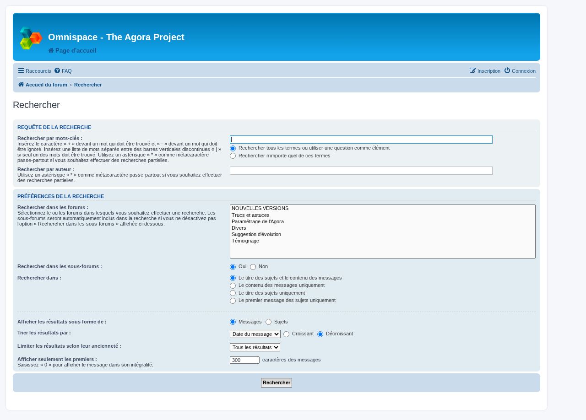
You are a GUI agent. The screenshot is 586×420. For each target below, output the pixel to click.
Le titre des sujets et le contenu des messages (289, 277)
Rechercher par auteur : (45, 169)
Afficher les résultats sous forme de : (62, 321)
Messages (249, 321)
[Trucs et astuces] (383, 215)
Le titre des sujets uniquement (271, 293)
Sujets (280, 321)
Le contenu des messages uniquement (281, 285)
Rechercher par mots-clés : (49, 138)
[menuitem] (63, 70)
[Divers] (383, 228)
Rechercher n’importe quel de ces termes (284, 155)
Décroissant (339, 333)
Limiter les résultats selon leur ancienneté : (69, 346)
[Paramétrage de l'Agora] (383, 222)
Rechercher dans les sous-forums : (59, 266)
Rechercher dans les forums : (52, 207)
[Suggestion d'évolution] (383, 235)
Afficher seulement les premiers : (57, 359)
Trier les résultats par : (44, 332)
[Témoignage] (383, 241)
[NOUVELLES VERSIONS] (383, 208)
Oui (241, 266)
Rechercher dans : (39, 277)
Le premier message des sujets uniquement (286, 300)
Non (262, 266)
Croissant (302, 333)
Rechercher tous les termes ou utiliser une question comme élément (313, 148)
